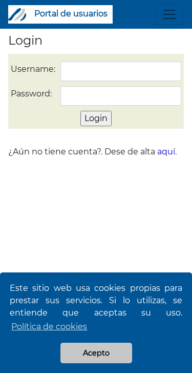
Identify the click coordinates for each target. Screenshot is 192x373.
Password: (31, 94)
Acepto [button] (96, 353)
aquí (166, 151)
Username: (33, 69)
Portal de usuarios (71, 13)
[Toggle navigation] (169, 14)
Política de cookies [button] (49, 326)
